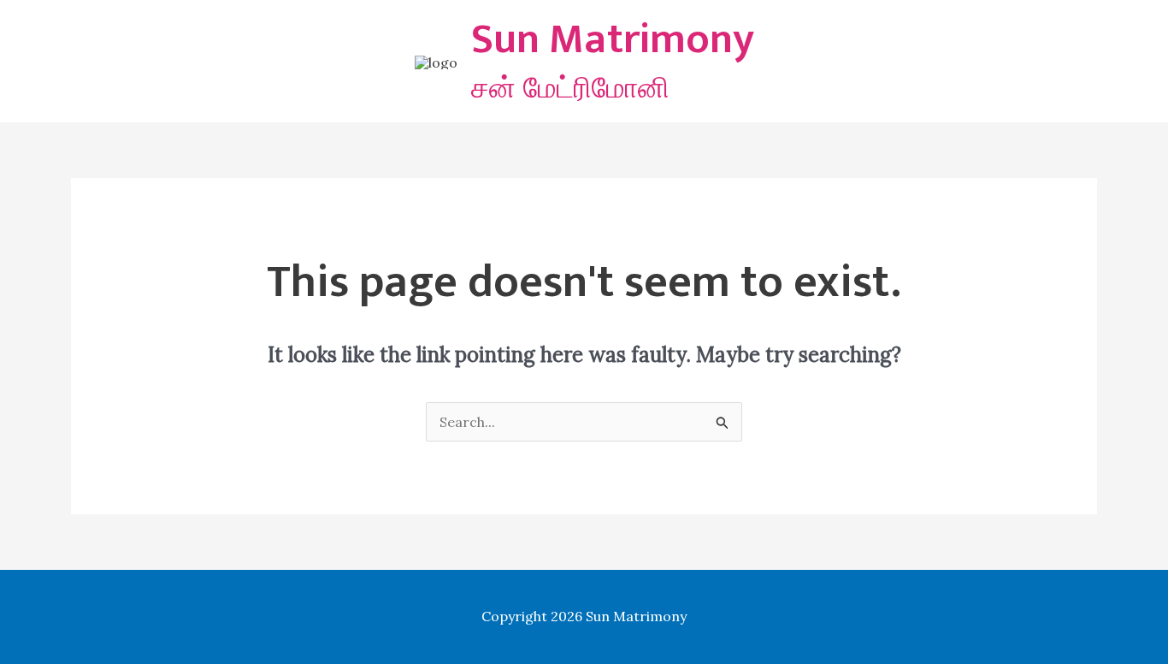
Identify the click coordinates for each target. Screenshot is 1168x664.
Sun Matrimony (612, 39)
